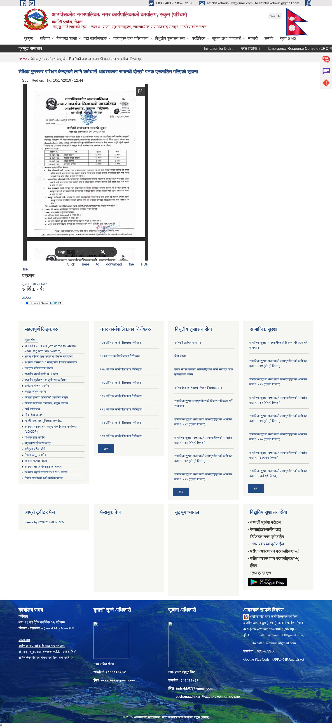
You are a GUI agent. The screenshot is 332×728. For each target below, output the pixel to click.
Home (23, 59)
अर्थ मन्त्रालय (32, 409)
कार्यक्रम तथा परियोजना (130, 38)
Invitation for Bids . (202, 48)
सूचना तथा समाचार (34, 284)
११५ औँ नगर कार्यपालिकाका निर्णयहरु (121, 396)
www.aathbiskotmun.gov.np (274, 628)
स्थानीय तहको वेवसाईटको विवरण (43, 466)
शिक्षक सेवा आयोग (34, 437)
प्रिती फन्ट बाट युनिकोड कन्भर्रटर (43, 420)
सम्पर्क (268, 38)
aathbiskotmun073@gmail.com (281, 635)
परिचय (45, 38)
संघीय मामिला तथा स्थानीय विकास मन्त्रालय (49, 356)
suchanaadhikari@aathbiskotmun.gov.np (207, 696)
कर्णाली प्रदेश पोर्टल (36, 460)
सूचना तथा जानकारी (226, 38)
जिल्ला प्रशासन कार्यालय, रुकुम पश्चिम (46, 403)
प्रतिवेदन (198, 38)
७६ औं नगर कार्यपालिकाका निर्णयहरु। (121, 356)
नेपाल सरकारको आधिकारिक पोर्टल (44, 478)
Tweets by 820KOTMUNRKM (44, 522)
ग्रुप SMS (288, 38)
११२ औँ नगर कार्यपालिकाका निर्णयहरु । (122, 436)
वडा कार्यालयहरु (95, 38)
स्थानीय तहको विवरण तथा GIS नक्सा (46, 472)
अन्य (106, 449)
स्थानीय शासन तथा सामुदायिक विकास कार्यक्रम (51, 362)
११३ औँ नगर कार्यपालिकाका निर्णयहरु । (122, 422)
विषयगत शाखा (66, 38)
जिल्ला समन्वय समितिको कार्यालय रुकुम (46, 397)
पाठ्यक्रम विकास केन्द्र (38, 443)
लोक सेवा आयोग (33, 415)
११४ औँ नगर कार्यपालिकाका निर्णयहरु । (122, 409)
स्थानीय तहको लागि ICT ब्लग (41, 374)
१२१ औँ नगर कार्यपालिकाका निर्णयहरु (121, 342)
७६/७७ (26, 297)
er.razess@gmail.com (118, 680)
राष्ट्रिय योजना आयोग (37, 385)
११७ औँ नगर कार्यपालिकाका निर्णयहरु (121, 369)
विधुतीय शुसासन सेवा (170, 38)
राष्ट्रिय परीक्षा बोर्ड (35, 449)
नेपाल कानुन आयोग (35, 391)
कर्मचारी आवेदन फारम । (187, 342)
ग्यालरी (253, 38)
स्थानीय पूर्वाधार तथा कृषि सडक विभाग (46, 380)
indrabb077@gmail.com (194, 688)
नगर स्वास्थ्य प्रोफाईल (267, 544)
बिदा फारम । (181, 356)
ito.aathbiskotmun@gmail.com (274, 643)
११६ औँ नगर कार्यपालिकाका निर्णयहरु (121, 382)
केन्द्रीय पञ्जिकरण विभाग (39, 368)
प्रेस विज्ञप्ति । (234, 48)
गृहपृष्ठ (28, 38)
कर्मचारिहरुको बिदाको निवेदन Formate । (198, 387)
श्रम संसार (31, 340)
